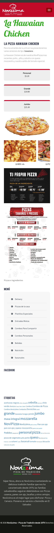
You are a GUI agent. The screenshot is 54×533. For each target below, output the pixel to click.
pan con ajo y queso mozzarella (18, 428)
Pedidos (8, 432)
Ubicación (46, 441)
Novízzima (24, 424)
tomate (32, 441)
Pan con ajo (42, 424)
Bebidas (18, 343)
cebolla (32, 402)
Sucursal (25, 441)
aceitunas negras (11, 402)
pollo (27, 437)
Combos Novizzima (11, 409)
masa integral (12, 419)
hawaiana (18, 414)
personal (25, 432)
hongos (25, 414)
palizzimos (33, 424)
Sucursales (19, 357)
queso (34, 437)
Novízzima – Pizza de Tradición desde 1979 (15, 9)
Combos (29, 406)
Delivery (18, 299)
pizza (36, 432)
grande (9, 413)
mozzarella (28, 418)
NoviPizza (11, 423)
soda (19, 442)
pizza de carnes (45, 433)
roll (10, 442)
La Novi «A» (20, 164)
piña (22, 438)
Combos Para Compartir (26, 328)
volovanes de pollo (9, 445)
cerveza (39, 403)
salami (14, 441)
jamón (31, 414)
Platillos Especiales (24, 313)
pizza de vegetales (12, 437)
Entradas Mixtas (22, 321)
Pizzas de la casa (22, 306)
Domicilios (31, 409)
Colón (23, 406)
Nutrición (19, 350)
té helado (39, 442)
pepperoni (15, 433)
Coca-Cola (19, 406)
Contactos (22, 409)
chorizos (12, 406)
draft (38, 409)
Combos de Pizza (40, 406)
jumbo (39, 413)
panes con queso (37, 428)
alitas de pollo (24, 403)
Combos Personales (24, 335)
